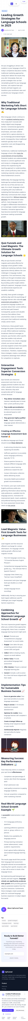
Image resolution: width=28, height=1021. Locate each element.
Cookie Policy (8, 1018)
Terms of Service (15, 1018)
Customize (8, 1014)
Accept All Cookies (8, 1010)
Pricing (4, 989)
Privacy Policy (3, 1018)
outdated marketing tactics (15, 119)
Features (4, 986)
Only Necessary (20, 1010)
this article (11, 505)
